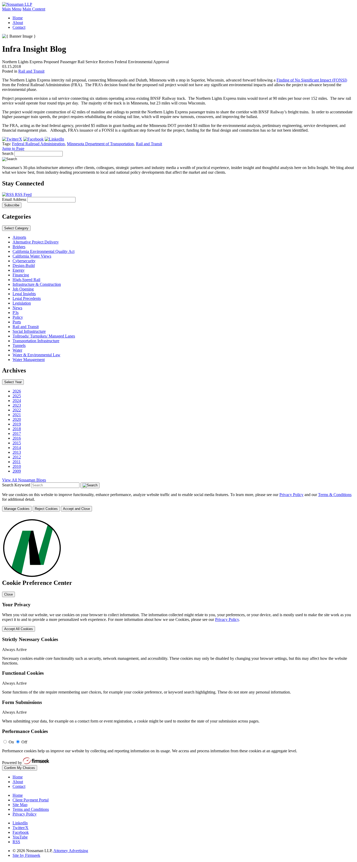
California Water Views (32, 256)
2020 (17, 419)
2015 (17, 443)
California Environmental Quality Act (43, 251)
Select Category (16, 228)
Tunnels (19, 345)
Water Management (29, 359)
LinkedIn (20, 823)
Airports (19, 237)
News (17, 308)
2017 (17, 433)
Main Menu (11, 9)
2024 (17, 400)
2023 (17, 405)
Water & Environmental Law (36, 355)
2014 (17, 447)
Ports (17, 322)
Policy (18, 317)
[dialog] (178, 501)
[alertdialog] (178, 643)
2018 (17, 429)
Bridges (19, 246)
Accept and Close (76, 509)
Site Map (20, 804)
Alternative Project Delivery (36, 242)
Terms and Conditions (31, 809)
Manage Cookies (17, 509)
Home (18, 18)
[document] (178, 643)
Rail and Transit (31, 71)
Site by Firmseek (26, 855)
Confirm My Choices (19, 768)
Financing (21, 275)
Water (17, 350)
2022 (17, 410)
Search (7, 153)
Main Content (33, 9)
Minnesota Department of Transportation (100, 144)
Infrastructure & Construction (37, 284)
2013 (17, 452)
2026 (17, 391)
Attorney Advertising (70, 850)
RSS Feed (23, 194)
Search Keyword (16, 485)
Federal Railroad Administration (38, 144)
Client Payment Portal (31, 800)
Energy (19, 270)
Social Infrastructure (29, 331)
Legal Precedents (27, 298)
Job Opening (23, 289)
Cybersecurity (24, 261)
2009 (17, 471)
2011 (17, 461)
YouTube (20, 837)
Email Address (14, 199)
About (18, 22)
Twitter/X (20, 827)
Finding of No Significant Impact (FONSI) (312, 80)
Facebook (21, 832)
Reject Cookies (46, 509)
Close (8, 594)
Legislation (22, 303)
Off (24, 742)
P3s (16, 312)
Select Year (13, 382)
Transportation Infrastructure (36, 341)
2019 (17, 424)
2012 (17, 457)
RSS (16, 842)
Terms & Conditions (335, 494)
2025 (17, 396)
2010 (17, 466)
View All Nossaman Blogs (24, 480)
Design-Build (24, 265)
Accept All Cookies (18, 629)
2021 (17, 414)
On (11, 742)
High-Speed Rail (26, 279)
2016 (17, 438)
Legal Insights (24, 294)
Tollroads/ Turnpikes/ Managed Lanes (44, 336)
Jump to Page (13, 148)
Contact (19, 27)
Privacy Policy (291, 494)
